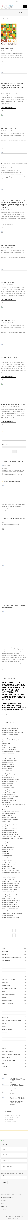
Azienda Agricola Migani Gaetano (10, 885)
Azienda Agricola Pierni (7, 855)
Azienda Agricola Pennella (8, 794)
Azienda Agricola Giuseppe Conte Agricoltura (12, 732)
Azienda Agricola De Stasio (8, 789)
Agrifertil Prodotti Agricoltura (9, 749)
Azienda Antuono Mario (7, 866)
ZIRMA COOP (4, 1206)
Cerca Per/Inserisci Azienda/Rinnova (11, 1194)
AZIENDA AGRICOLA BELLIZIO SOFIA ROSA (11, 881)
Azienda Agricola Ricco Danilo (9, 879)
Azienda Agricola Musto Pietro (9, 738)
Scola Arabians (5, 808)
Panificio (4, 1048)
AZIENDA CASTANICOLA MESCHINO (10, 734)
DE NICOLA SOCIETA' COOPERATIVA (10, 870)
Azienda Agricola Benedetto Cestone (11, 751)
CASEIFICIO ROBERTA (7, 861)
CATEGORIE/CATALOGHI (7, 1197)
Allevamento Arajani (7, 770)
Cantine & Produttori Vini (8, 994)
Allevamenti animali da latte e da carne (11, 957)
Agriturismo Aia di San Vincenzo (9, 817)
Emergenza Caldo (7, 48)
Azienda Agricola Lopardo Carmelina (10, 834)
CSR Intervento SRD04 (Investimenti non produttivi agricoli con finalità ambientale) (17, 1086)
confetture (5, 1009)
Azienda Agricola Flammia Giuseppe (10, 779)
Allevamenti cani (6, 960)
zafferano (4, 1066)
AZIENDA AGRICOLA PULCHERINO (10, 859)
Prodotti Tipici (6, 1057)
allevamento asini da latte (8, 963)
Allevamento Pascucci (7, 757)
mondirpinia (5, 1032)
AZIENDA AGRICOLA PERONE (8, 868)
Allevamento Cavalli (7, 966)
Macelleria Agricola (7, 1029)
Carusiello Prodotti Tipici (8, 753)
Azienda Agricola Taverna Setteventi (10, 811)
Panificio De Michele (7, 809)
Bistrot (4, 991)
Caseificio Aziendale (7, 1000)
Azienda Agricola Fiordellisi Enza (9, 832)
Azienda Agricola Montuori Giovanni (10, 917)
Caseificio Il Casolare (7, 802)
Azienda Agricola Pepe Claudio (9, 904)
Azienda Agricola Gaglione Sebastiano (11, 900)
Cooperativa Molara (7, 768)
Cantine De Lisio (6, 775)
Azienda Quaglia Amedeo (8, 876)
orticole (4, 1042)
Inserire (4, 1026)
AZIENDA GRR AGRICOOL (8, 891)
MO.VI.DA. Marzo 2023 (8, 320)
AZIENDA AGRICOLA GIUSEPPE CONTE (13, 404)
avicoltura (5, 982)
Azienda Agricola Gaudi (7, 857)
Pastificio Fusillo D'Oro (7, 762)
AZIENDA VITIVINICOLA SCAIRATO (9, 912)
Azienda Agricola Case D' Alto (9, 792)
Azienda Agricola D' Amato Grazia (10, 819)
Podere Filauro (5, 851)
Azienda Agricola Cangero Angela (10, 896)
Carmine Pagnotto (6, 741)
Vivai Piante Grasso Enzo (8, 798)
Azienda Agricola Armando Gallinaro (10, 895)
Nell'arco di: (5, 444)
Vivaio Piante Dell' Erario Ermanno (10, 796)
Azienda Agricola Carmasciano (9, 760)
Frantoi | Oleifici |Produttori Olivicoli (11, 1020)
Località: (4, 436)
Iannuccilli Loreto (6, 743)
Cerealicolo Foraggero (7, 1006)
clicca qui (4, 510)
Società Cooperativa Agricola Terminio (11, 836)
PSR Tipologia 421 (14, 1092)
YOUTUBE (3, 1200)
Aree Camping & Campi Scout (9, 979)
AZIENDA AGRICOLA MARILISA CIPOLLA (11, 906)
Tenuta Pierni (5, 853)
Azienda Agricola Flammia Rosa (9, 781)
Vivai (3, 1063)
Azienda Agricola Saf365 (8, 915)
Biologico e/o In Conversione (9, 988)
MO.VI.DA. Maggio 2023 (8, 245)
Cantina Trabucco (6, 845)
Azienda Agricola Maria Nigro (9, 774)
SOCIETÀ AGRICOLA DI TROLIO (9, 747)
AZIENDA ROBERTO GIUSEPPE (9, 878)
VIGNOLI (4, 745)
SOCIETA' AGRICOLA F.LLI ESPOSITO (10, 908)
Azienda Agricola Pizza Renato (9, 842)
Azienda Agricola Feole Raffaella (10, 730)
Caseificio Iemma (6, 827)
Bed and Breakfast (6, 985)
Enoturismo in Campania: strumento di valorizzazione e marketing (17, 1079)
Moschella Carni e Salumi (8, 766)
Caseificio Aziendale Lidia (8, 777)
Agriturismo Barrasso (7, 785)
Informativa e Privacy (14, 1218)
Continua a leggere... (7, 65)
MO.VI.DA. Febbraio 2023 (9, 358)
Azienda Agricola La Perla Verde (9, 825)
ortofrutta (5, 1045)
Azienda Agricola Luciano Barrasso (10, 758)
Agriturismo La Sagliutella (8, 849)
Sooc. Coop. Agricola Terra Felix (9, 889)
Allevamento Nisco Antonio (8, 755)
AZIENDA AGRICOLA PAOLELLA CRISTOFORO (12, 913)
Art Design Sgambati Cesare (8, 806)
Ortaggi (7, 406)
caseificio (4, 997)
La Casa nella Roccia (7, 823)
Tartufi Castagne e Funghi (8, 1060)
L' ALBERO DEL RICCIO (7, 815)
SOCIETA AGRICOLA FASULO (8, 898)
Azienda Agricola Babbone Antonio (10, 883)
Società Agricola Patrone (8, 830)
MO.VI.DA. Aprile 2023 (8, 283)
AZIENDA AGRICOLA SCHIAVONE (9, 893)
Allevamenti (5, 954)
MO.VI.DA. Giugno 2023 (8, 128)
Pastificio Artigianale (7, 1051)
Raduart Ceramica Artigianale (9, 813)
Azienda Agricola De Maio (8, 847)
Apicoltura (5, 976)
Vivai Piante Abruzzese (7, 783)
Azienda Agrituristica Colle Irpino (10, 800)
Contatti (3, 1209)
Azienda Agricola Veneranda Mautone (11, 872)
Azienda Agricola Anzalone (8, 791)
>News (2, 50)
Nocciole (4, 1035)
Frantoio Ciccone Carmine (8, 764)
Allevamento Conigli (7, 970)
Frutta (4, 1023)
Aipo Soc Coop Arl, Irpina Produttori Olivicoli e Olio (14, 804)
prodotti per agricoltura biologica (11, 1054)
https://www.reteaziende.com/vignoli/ (11, 670)
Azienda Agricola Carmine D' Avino (10, 902)
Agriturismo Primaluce (7, 844)
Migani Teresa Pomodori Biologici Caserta (12, 740)
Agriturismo (5, 951)
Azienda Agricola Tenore (8, 787)
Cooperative (5, 1013)
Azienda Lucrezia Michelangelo (9, 828)
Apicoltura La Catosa (7, 772)
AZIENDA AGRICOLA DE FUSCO (9, 864)
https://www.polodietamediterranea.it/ (11, 524)
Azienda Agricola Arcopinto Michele (10, 862)
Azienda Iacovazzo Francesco (9, 874)
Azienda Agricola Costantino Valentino (11, 887)
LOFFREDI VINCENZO (7, 736)
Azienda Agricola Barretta (8, 910)
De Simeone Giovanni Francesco (10, 728)
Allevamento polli (6, 973)
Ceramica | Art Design (7, 1003)
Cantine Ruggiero (6, 821)
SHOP (2, 1203)
